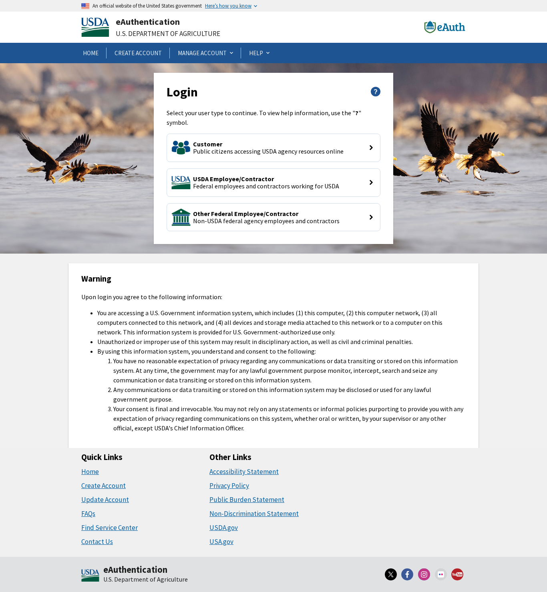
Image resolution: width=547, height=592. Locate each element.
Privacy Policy (229, 485)
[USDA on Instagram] (424, 574)
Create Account (103, 485)
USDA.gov (223, 527)
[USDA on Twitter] (390, 574)
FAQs (88, 513)
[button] (273, 148)
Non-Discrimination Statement (254, 513)
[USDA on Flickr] (440, 574)
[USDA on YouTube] (457, 574)
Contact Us (97, 541)
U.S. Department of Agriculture (168, 33)
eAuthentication (148, 21)
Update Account (105, 499)
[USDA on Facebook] (407, 574)
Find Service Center (109, 527)
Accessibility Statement (244, 471)
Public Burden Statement (246, 499)
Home (90, 471)
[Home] (90, 576)
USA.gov (221, 541)
